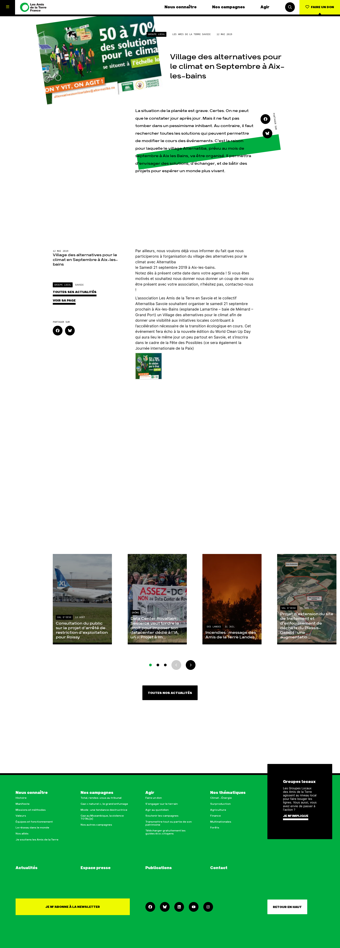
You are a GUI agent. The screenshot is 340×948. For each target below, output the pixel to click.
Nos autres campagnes (96, 824)
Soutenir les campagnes (161, 815)
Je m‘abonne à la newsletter (72, 907)
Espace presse (95, 868)
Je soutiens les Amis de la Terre (37, 839)
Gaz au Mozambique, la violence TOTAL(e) (102, 817)
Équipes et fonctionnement (34, 821)
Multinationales (220, 821)
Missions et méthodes (31, 809)
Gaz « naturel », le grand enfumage (104, 803)
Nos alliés (22, 833)
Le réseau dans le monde (32, 827)
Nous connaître (181, 7)
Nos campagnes (228, 7)
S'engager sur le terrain (161, 803)
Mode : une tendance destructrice (104, 809)
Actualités (27, 868)
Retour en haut (287, 907)
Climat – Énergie (221, 797)
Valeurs (21, 815)
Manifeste (23, 803)
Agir (264, 7)
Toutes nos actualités (170, 693)
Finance (215, 815)
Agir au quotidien (157, 809)
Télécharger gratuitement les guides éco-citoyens (165, 832)
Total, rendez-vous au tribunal (101, 797)
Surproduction (220, 803)
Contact (218, 868)
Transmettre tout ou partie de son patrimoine (168, 823)
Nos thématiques (228, 793)
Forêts (214, 827)
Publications (158, 868)
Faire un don (153, 797)
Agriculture (218, 809)
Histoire (21, 797)
